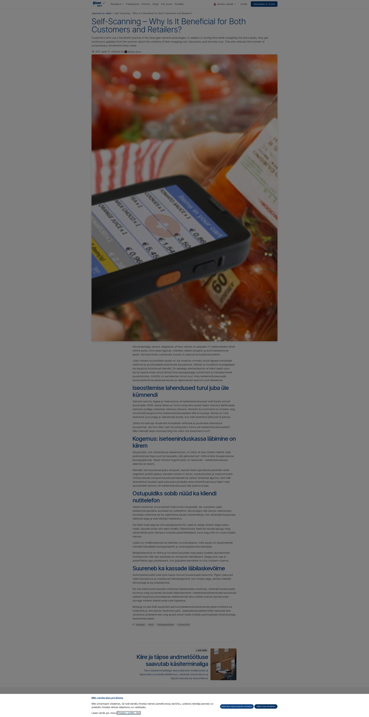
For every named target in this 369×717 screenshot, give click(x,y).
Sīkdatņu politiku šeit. (128, 713)
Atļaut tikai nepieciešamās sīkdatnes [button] (236, 706)
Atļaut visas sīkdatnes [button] (266, 706)
